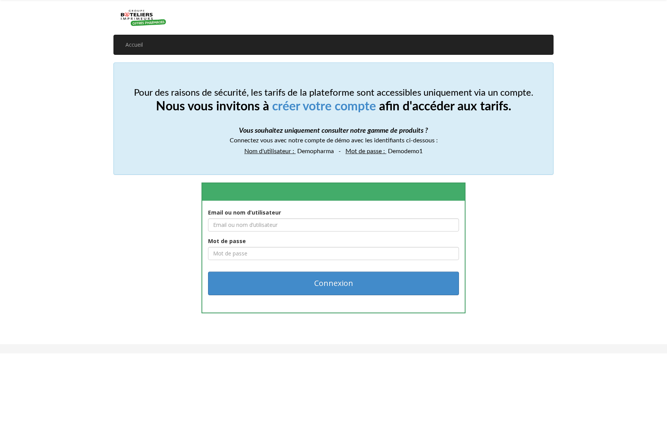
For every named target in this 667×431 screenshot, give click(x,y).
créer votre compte (324, 106)
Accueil (134, 44)
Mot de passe (227, 241)
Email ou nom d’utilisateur (244, 212)
